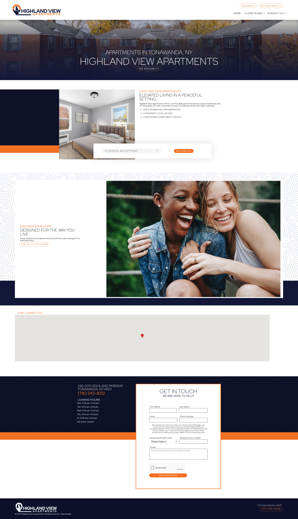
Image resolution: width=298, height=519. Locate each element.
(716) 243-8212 (91, 393)
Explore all (184, 151)
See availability (271, 5)
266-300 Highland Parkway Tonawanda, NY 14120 (100, 387)
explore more (271, 508)
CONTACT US (275, 13)
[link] (39, 10)
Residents (248, 5)
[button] (254, 13)
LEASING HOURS (89, 399)
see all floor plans (34, 244)
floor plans (253, 13)
